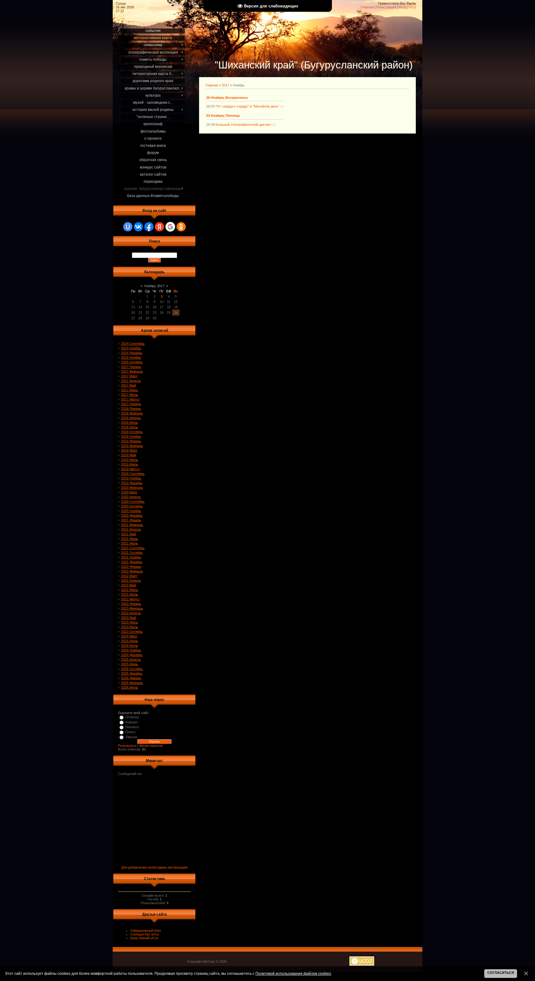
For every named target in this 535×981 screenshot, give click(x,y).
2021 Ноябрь (131, 557)
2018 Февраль (132, 413)
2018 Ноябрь (131, 436)
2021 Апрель (131, 529)
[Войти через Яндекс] (159, 226)
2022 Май (128, 585)
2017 (225, 85)
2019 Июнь (129, 460)
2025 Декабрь (131, 673)
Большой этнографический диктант (243, 124)
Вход (403, 7)
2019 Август (130, 469)
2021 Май (128, 534)
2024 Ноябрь (131, 650)
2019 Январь (131, 441)
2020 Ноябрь (131, 511)
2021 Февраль (132, 525)
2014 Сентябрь (133, 343)
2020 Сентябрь (133, 501)
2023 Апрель (131, 613)
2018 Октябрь (132, 432)
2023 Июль (129, 627)
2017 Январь (131, 367)
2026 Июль (129, 687)
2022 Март (129, 576)
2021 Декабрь (131, 562)
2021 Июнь (129, 539)
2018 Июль (129, 427)
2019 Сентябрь (133, 473)
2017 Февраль (132, 371)
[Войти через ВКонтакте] (138, 226)
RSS (412, 7)
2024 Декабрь (131, 655)
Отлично (132, 717)
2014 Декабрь (131, 353)
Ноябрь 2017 (154, 286)
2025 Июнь (129, 664)
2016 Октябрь (132, 362)
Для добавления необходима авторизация (154, 867)
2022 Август (130, 599)
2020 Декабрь (131, 515)
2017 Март (129, 376)
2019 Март (129, 450)
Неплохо (132, 727)
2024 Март (129, 636)
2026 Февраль (132, 683)
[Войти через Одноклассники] (181, 226)
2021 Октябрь (132, 552)
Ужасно (131, 737)
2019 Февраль (132, 446)
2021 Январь (131, 520)
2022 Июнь (129, 590)
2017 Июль (129, 394)
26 (176, 312)
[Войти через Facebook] (149, 226)
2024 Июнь (129, 641)
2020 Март (129, 492)
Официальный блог (145, 930)
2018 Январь (131, 408)
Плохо (130, 732)
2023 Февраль (132, 608)
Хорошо (131, 722)
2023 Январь (131, 604)
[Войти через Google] (170, 227)
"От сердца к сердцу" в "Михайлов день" (247, 106)
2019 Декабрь (131, 483)
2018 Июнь (129, 422)
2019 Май (128, 455)
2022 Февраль (132, 571)
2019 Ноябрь (131, 478)
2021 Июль (129, 543)
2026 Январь (131, 678)
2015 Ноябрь (131, 357)
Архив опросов (151, 745)
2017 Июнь (129, 390)
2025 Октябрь (132, 669)
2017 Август (130, 399)
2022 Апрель (131, 580)
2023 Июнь (129, 622)
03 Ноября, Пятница (223, 115)
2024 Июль (129, 645)
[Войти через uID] (128, 226)
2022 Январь (131, 566)
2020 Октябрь (132, 506)
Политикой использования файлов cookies (293, 973)
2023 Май (128, 618)
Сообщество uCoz (144, 934)
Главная (367, 7)
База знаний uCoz (144, 938)
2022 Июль (129, 594)
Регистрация (386, 7)
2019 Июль (129, 464)
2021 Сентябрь (133, 548)
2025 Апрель (131, 659)
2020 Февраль (132, 487)
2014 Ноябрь (131, 348)
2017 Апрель (131, 381)
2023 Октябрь (132, 631)
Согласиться (500, 972)
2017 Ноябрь (131, 404)
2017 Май (128, 385)
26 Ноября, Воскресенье (227, 97)
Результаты (127, 745)
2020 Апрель (131, 497)
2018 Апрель (131, 418)
